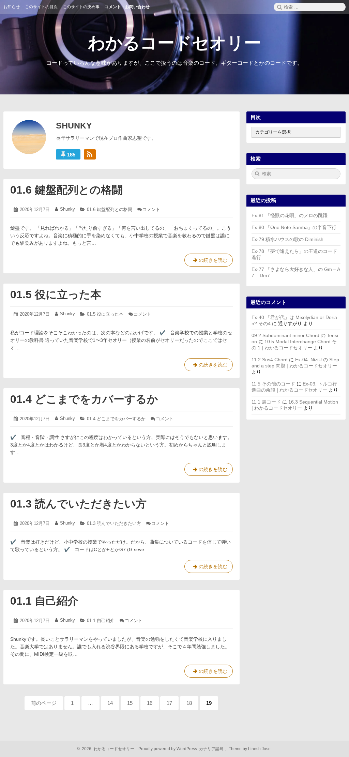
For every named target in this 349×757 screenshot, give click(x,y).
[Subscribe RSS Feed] (90, 154)
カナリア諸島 (212, 748)
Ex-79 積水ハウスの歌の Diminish (287, 239)
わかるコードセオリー (174, 42)
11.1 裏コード (266, 402)
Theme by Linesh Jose (250, 748)
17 (170, 705)
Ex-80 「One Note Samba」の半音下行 (294, 227)
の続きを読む (208, 262)
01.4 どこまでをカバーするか (84, 399)
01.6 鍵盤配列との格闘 (66, 190)
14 (110, 705)
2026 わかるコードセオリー (107, 748)
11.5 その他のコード (273, 384)
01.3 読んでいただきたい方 (78, 504)
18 (189, 705)
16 (150, 705)
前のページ (44, 703)
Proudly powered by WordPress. (168, 748)
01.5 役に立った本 (55, 294)
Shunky (67, 209)
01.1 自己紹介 (44, 601)
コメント (151, 209)
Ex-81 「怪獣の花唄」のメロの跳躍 (290, 215)
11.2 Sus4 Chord (270, 359)
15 (130, 705)
